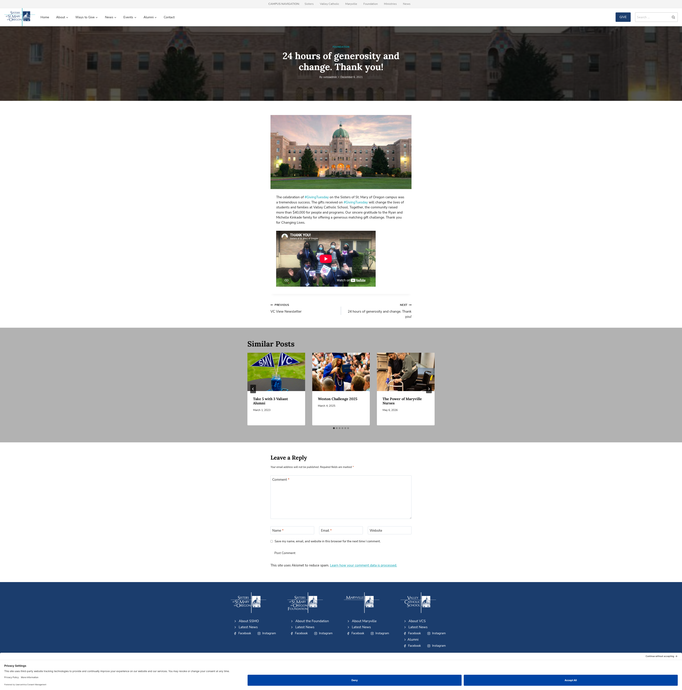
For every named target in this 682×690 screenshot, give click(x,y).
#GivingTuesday (317, 197)
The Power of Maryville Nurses (402, 401)
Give (623, 17)
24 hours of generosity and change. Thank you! (380, 311)
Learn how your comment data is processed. (363, 565)
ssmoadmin (330, 77)
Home (44, 17)
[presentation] (276, 372)
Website (376, 530)
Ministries (390, 4)
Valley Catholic (329, 4)
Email (326, 530)
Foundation (370, 4)
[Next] (429, 389)
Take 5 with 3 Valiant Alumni (270, 401)
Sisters (309, 4)
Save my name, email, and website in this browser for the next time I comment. (328, 541)
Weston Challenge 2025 (337, 399)
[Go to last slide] (253, 389)
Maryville (351, 4)
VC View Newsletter (286, 308)
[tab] (334, 428)
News (406, 4)
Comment (280, 480)
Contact (169, 17)
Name (278, 530)
